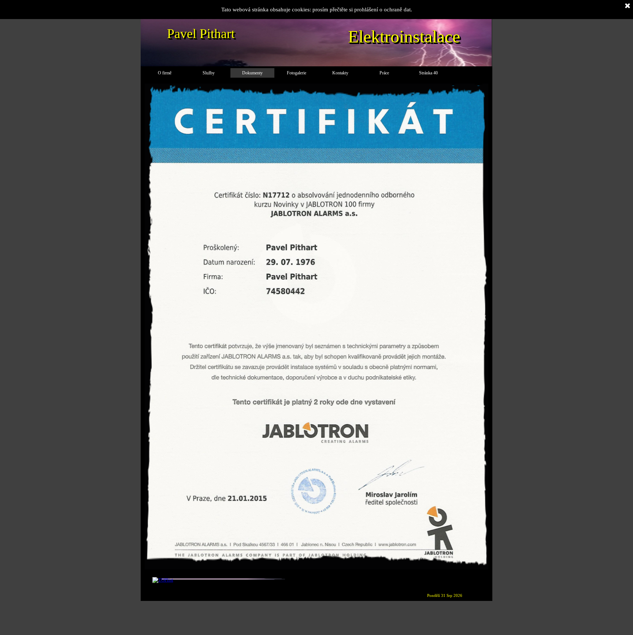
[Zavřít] (627, 6)
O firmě (164, 72)
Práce (384, 72)
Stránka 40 (428, 72)
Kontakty (340, 72)
